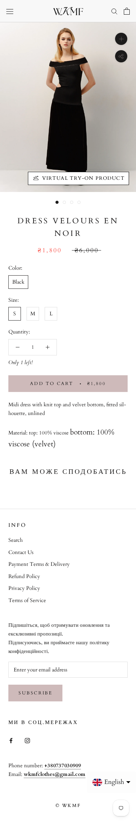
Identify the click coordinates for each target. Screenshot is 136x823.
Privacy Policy (24, 588)
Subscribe (35, 693)
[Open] (9, 11)
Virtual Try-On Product (83, 178)
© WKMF (68, 805)
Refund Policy (24, 576)
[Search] (114, 11)
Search (15, 540)
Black (18, 281)
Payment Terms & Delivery (39, 564)
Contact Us (20, 552)
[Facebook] (11, 740)
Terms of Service (27, 600)
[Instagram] (27, 740)
